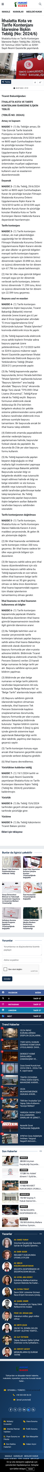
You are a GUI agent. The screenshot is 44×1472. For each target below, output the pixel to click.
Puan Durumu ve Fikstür (12, 1437)
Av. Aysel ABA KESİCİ (23, 1277)
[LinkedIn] (24, 1410)
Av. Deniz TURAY (21, 1240)
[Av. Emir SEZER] (7, 1254)
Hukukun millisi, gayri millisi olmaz (26, 1317)
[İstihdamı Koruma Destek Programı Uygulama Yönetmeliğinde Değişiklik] (11, 913)
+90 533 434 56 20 (23, 1395)
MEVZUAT (35, 1459)
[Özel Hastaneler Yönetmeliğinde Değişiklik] (32, 887)
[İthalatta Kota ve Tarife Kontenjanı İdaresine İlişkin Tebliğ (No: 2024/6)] (22, 66)
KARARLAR (18, 11)
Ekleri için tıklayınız (12, 831)
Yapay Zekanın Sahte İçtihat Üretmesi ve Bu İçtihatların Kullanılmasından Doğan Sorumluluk (26, 1341)
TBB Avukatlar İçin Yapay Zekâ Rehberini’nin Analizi (28, 1305)
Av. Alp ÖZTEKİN (21, 1337)
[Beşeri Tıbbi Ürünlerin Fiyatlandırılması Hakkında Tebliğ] (11, 862)
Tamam (30, 1469)
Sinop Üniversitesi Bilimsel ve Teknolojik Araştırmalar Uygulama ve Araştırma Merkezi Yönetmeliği (11, 899)
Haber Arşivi (31, 1444)
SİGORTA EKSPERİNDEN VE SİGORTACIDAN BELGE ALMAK (30, 1212)
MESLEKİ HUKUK (34, 11)
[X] (15, 1410)
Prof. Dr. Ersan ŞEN (23, 1313)
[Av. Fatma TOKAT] (7, 1292)
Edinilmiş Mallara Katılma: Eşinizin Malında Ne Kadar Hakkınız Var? (31, 1224)
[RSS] (33, 1410)
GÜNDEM (24, 1170)
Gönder (7, 979)
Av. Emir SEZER (20, 1252)
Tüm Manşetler (32, 1436)
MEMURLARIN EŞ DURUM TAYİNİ (26, 1353)
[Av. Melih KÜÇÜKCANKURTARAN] (7, 1266)
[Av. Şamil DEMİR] (7, 1304)
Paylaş (7, 82)
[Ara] (40, 4)
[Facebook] (11, 1410)
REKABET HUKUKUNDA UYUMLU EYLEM (30, 1187)
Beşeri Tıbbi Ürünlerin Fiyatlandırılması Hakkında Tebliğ (10, 871)
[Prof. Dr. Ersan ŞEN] (7, 1316)
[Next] (29, 1410)
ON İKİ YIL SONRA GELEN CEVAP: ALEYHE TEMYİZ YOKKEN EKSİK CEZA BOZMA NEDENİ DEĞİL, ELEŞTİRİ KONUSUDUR (28, 1329)
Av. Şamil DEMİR (21, 1301)
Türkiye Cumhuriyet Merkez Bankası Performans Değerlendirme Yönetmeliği (30, 924)
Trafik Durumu (31, 1429)
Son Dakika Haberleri (10, 1445)
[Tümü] (41, 1151)
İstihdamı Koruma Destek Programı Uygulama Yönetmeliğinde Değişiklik (9, 924)
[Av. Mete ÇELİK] (7, 1328)
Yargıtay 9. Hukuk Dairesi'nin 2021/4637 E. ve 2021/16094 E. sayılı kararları (29, 1200)
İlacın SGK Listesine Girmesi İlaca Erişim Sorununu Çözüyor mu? (28, 1293)
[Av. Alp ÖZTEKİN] (7, 1340)
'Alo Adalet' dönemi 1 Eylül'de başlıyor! (28, 1175)
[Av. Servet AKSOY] (7, 1352)
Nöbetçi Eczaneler (8, 1422)
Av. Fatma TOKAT (21, 1289)
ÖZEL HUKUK (23, 1459)
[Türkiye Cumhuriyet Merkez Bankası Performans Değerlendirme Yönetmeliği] (32, 913)
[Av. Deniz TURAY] (7, 1242)
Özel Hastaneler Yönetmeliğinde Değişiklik (29, 897)
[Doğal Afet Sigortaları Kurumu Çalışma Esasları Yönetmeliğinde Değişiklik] (32, 862)
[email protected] (33, 1390)
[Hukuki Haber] (21, 4)
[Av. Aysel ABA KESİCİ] (7, 1280)
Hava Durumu (31, 1421)
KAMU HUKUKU (10, 1459)
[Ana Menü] (3, 4)
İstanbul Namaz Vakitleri (12, 1430)
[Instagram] (20, 1410)
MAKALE (6, 11)
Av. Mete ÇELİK (20, 1325)
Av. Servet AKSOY (22, 1349)
